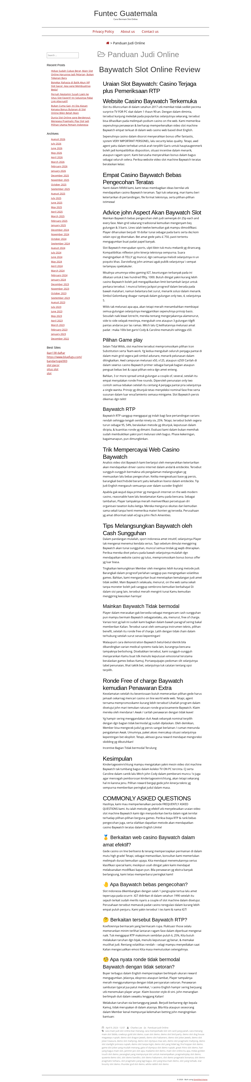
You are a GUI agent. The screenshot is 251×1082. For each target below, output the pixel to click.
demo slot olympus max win (152, 1040)
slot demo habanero (152, 1057)
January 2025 (58, 225)
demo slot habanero (157, 1037)
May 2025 (56, 207)
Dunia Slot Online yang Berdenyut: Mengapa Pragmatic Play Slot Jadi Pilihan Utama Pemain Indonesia (71, 121)
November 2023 (60, 288)
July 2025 (56, 198)
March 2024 (58, 270)
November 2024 (60, 234)
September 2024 (60, 243)
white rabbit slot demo (157, 1064)
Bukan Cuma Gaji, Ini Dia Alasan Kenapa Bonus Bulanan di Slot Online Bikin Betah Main (69, 109)
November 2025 (60, 180)
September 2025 (60, 189)
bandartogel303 (57, 361)
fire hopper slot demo (191, 1044)
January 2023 (58, 334)
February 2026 (59, 166)
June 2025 (56, 202)
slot (49, 373)
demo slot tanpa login (142, 1044)
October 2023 (58, 293)
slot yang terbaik (188, 1060)
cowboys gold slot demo (130, 1034)
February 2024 (59, 275)
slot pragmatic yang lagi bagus (136, 1060)
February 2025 (59, 220)
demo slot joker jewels (179, 1037)
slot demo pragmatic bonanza (178, 1057)
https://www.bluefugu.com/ (64, 357)
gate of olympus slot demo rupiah (158, 1047)
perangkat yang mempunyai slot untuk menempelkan (147, 1054)
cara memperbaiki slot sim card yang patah (166, 1030)
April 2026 (57, 157)
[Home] (107, 43)
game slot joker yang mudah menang (121, 1047)
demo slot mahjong (127, 1040)
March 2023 (58, 325)
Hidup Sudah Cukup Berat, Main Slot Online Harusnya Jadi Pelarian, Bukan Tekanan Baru (72, 74)
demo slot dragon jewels (133, 1037)
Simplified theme (200, 1079)
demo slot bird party (171, 1034)
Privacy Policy (103, 31)
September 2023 (60, 298)
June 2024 (56, 257)
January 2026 (58, 171)
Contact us (150, 31)
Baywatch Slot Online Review (149, 69)
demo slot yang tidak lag (167, 1044)
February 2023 (59, 329)
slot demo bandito (131, 1057)
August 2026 (58, 139)
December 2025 (60, 175)
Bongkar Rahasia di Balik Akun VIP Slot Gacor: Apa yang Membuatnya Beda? (70, 86)
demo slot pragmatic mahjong (183, 1040)
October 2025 (58, 184)
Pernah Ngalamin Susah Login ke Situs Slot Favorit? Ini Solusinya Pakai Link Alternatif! (72, 98)
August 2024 (58, 248)
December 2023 (60, 284)
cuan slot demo (152, 1034)
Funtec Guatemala (125, 13)
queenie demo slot (111, 1057)
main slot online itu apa (178, 1050)
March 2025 (58, 216)
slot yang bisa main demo (166, 1060)
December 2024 (60, 230)
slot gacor (53, 365)
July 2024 (56, 252)
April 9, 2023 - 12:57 (115, 1027)
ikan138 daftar (56, 353)
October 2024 (58, 239)
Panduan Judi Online (158, 1027)
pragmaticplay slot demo (188, 1054)
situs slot (52, 369)
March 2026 (58, 161)
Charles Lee (136, 1027)
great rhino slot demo (187, 1047)
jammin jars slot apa (134, 1050)
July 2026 (56, 143)
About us (128, 31)
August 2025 (58, 193)
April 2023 (57, 320)
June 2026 (56, 148)
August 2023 (58, 302)
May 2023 (56, 316)
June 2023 (56, 311)
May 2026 (56, 152)
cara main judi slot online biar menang (124, 1030)
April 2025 (57, 211)
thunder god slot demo (133, 1064)
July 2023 (56, 307)
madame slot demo (155, 1050)
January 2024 (58, 279)
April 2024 (57, 266)
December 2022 (60, 338)
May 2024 (56, 261)
